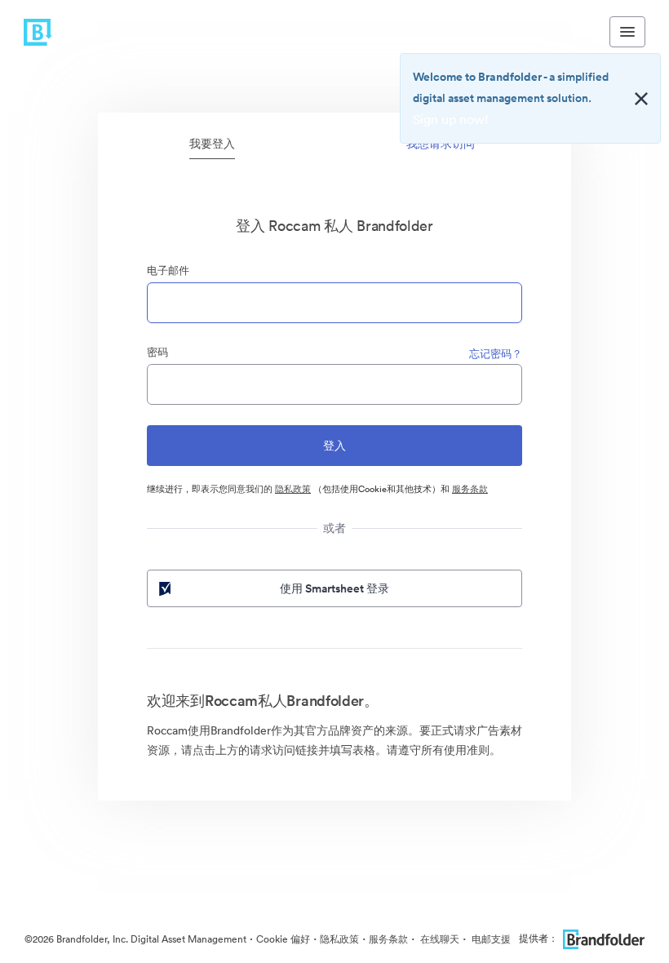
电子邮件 (168, 270)
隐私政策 (293, 488)
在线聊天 (438, 939)
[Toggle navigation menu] (627, 31)
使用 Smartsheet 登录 (334, 588)
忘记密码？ (495, 354)
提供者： (538, 938)
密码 (157, 352)
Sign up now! (451, 119)
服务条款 (470, 488)
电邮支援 (490, 939)
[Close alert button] (641, 98)
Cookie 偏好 (283, 939)
